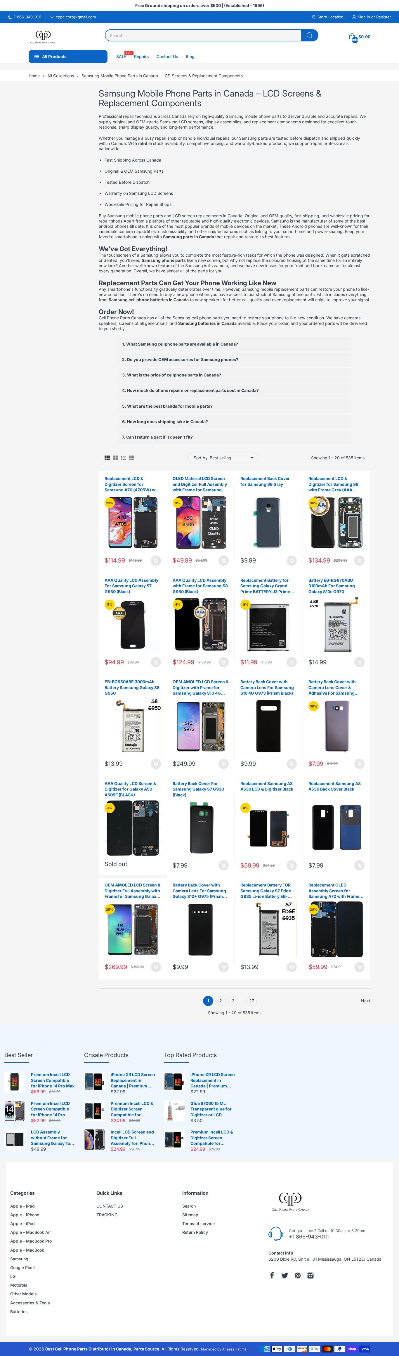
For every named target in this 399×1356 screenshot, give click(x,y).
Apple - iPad (22, 1205)
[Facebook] (271, 1275)
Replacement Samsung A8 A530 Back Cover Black (334, 786)
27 (251, 1000)
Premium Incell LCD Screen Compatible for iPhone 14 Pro (50, 1109)
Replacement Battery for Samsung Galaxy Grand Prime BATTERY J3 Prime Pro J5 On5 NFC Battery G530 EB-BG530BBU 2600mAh (265, 586)
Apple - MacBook (27, 1250)
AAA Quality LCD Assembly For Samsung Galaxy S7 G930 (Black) (131, 586)
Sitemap (190, 1214)
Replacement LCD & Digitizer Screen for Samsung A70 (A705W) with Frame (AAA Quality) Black (133, 484)
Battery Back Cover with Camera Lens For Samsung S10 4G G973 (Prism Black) (267, 687)
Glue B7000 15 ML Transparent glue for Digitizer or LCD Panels (211, 1109)
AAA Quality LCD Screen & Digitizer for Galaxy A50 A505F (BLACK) (130, 789)
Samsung (19, 1258)
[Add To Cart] (156, 561)
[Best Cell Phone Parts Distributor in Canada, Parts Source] (43, 36)
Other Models (23, 1293)
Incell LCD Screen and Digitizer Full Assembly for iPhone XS (132, 1137)
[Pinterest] (297, 1275)
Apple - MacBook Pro (31, 1240)
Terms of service (198, 1223)
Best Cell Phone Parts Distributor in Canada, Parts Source (102, 1348)
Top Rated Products (190, 1055)
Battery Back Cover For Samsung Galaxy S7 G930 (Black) (198, 789)
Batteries (19, 1311)
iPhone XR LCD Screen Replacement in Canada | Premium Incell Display (133, 1080)
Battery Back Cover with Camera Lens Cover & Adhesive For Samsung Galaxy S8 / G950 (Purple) (334, 687)
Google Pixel (22, 1267)
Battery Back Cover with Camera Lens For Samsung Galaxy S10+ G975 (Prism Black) (199, 890)
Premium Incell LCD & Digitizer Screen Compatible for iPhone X (132, 1109)
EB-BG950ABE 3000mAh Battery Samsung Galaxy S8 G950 (132, 687)
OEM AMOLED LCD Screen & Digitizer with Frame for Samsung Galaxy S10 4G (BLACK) (200, 687)
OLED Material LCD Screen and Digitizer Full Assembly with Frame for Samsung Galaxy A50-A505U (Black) (200, 484)
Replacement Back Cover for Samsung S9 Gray (265, 481)
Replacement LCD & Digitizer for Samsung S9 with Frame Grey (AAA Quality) (333, 484)
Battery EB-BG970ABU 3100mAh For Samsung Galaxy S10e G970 (331, 586)
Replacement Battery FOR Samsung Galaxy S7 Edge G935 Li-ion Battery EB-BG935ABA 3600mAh (265, 890)
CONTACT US (109, 1205)
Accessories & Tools (30, 1302)
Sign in (364, 17)
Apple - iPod (22, 1223)
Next (365, 1000)
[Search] (309, 35)
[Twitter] (284, 1275)
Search (189, 1205)
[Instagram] (310, 1275)
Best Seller (18, 1055)
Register (383, 17)
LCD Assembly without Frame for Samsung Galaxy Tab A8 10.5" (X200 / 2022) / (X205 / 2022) (52, 1137)
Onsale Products (106, 1055)
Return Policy (195, 1232)
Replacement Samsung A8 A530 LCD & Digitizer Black (266, 786)
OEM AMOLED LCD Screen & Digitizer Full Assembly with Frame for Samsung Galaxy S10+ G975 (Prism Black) (132, 890)
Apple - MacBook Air (30, 1232)
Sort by (201, 457)
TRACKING (106, 1214)
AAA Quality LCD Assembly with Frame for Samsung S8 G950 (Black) (200, 586)
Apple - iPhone (24, 1214)
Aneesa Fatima (234, 1349)
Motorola (18, 1285)
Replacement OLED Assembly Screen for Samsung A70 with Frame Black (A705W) (333, 890)
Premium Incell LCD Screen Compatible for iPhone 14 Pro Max (52, 1080)
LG (12, 1276)
